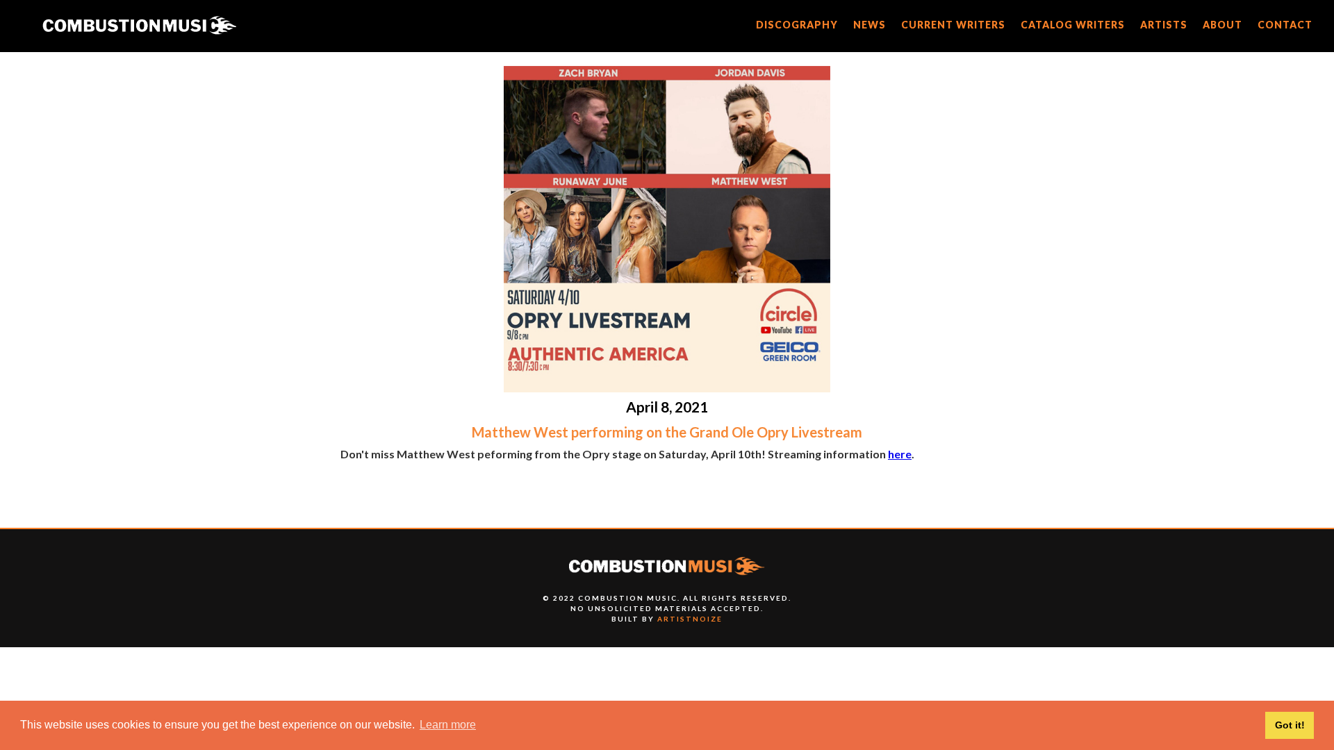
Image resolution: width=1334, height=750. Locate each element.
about (1222, 25)
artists (1163, 25)
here (900, 453)
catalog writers (1073, 25)
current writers (953, 25)
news (869, 25)
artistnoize (690, 619)
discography (797, 25)
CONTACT (1285, 25)
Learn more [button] (448, 725)
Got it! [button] (1290, 725)
